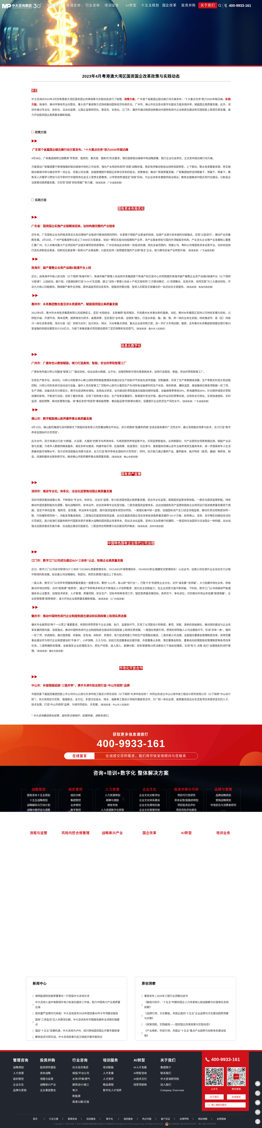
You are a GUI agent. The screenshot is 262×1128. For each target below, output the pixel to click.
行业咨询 (93, 5)
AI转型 (130, 5)
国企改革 (169, 5)
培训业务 (112, 5)
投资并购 (188, 5)
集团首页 (54, 5)
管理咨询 (73, 5)
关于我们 (208, 5)
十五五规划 (150, 5)
